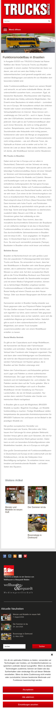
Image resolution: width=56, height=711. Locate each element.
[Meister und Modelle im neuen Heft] (14, 495)
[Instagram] (9, 556)
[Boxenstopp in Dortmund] (37, 523)
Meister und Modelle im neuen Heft (13, 509)
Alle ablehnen (28, 697)
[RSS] (15, 556)
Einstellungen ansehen (28, 704)
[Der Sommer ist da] (37, 495)
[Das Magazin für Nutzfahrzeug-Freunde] (27, 9)
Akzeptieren (28, 689)
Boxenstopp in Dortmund (35, 536)
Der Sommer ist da (37, 507)
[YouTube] (25, 557)
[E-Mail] (20, 556)
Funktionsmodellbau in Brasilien (23, 57)
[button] (52, 654)
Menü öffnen (15, 29)
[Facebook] (4, 556)
